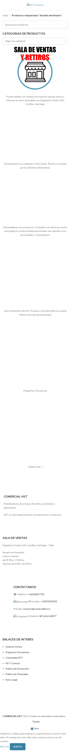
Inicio (5, 15)
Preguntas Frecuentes (17, 652)
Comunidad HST (14, 657)
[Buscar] (68, 5)
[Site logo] (35, 4)
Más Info (5, 746)
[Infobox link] (35, 522)
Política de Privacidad (16, 674)
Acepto (17, 746)
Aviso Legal (11, 679)
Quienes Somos (13, 646)
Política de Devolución (17, 668)
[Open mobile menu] (4, 5)
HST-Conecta (12, 663)
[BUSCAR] (64, 24)
